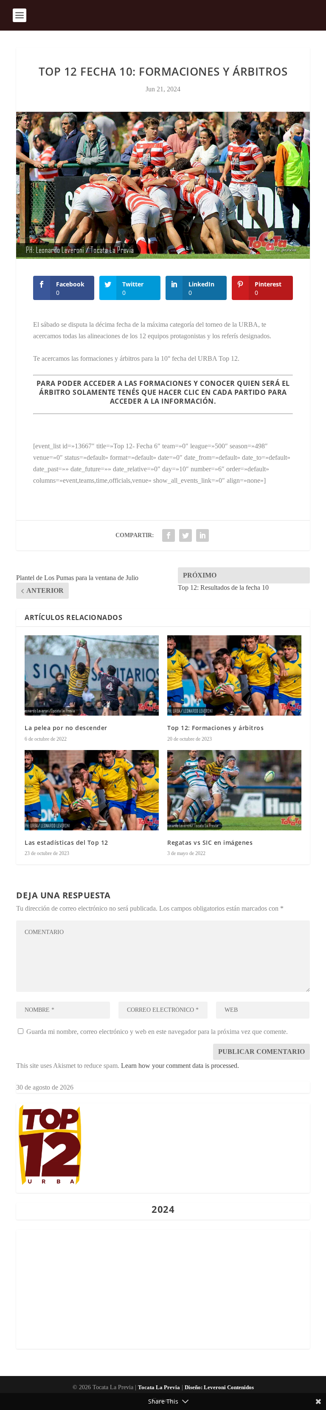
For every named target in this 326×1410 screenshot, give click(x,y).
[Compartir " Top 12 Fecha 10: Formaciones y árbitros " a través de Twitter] (185, 535)
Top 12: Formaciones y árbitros (215, 728)
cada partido (239, 392)
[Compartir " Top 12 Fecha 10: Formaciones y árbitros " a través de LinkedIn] (202, 535)
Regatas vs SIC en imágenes (210, 842)
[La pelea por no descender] (92, 675)
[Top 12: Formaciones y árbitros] (234, 675)
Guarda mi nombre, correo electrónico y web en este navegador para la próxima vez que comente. (157, 1031)
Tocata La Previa (159, 1387)
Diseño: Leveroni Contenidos (219, 1387)
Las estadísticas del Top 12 (66, 842)
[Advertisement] (162, 1289)
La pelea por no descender (66, 728)
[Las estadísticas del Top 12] (92, 790)
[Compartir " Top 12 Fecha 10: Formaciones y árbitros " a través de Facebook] (168, 535)
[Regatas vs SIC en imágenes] (234, 790)
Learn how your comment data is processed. (180, 1065)
